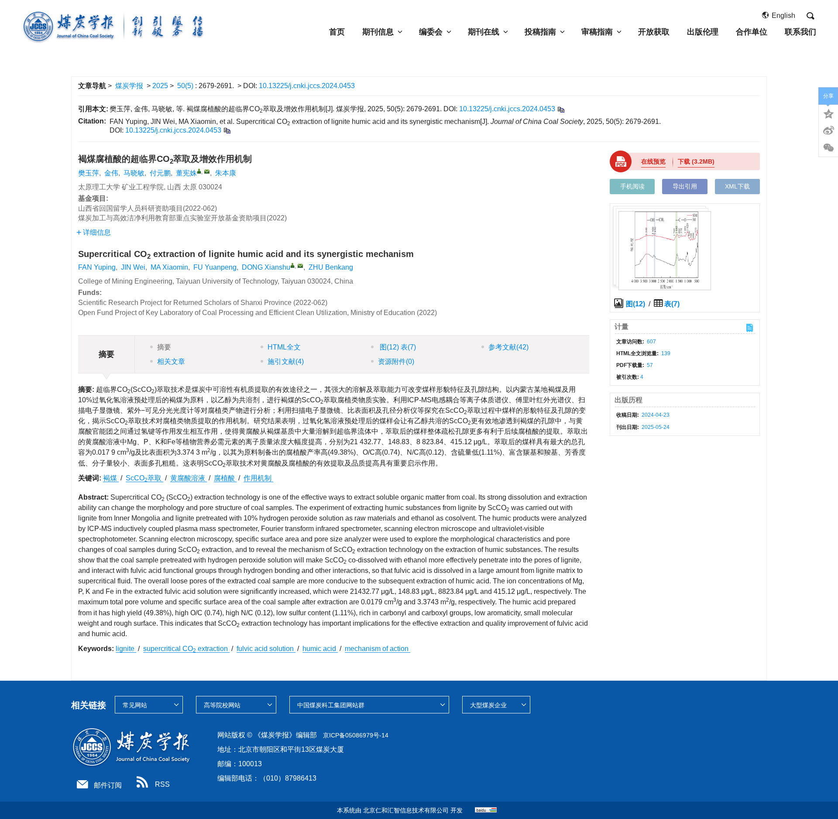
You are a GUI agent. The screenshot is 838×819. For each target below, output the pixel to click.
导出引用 (685, 186)
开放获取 (654, 31)
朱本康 (225, 173)
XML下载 (737, 186)
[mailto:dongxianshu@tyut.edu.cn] (207, 171)
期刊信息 (378, 31)
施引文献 (286, 361)
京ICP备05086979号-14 (355, 735)
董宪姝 (186, 173)
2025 (160, 85)
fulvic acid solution (266, 648)
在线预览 (653, 161)
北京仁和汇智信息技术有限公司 (406, 810)
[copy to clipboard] (226, 130)
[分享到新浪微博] (828, 130)
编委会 (431, 31)
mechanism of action (377, 648)
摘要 (164, 347)
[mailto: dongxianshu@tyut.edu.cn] (300, 266)
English (783, 15)
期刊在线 (483, 31)
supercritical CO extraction (186, 648)
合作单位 (751, 31)
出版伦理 (702, 31)
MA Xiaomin (169, 267)
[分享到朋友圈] (828, 148)
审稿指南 (597, 31)
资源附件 (396, 361)
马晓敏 (134, 173)
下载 (696, 161)
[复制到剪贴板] (560, 109)
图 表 (397, 347)
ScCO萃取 (144, 478)
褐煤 (111, 478)
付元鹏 (160, 173)
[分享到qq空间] (828, 113)
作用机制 (258, 478)
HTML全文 (284, 347)
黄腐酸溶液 (188, 478)
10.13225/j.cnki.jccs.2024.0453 (307, 85)
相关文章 (171, 361)
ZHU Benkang (331, 267)
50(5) (186, 85)
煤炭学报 (129, 85)
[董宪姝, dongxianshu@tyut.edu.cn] (199, 171)
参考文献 (508, 347)
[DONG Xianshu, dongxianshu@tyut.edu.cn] (292, 265)
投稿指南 (540, 31)
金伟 (111, 173)
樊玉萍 (88, 173)
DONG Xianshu (266, 267)
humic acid (320, 648)
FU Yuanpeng (215, 267)
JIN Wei (133, 267)
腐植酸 (225, 478)
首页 (337, 31)
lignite (126, 648)
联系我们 (800, 31)
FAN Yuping (97, 267)
